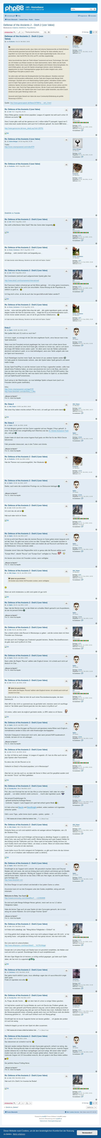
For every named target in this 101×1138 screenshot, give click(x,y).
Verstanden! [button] (87, 1133)
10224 (80, 50)
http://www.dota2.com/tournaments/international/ (22, 280)
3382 (79, 408)
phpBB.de (59, 1118)
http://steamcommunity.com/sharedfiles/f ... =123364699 (25, 898)
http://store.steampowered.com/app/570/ (19, 389)
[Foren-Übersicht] (14, 8)
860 (79, 983)
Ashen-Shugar (77, 149)
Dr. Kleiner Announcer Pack (58, 431)
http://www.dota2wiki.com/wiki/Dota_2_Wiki (20, 391)
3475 (79, 125)
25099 (80, 342)
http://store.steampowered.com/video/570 (19, 147)
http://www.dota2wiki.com (14, 880)
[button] (96, 32)
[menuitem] (18, 15)
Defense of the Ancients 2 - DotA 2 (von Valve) (28, 25)
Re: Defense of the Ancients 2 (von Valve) (22, 109)
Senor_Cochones (78, 256)
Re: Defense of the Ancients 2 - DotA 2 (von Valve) (26, 219)
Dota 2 (7, 328)
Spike (74, 338)
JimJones (76, 979)
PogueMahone (31, 27)
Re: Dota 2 (9, 404)
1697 (79, 260)
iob (74, 119)
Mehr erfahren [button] (19, 1134)
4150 (79, 153)
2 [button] (93, 32)
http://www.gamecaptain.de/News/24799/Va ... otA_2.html (30, 103)
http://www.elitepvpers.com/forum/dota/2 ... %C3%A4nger (25, 945)
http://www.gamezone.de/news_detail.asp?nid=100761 (24, 128)
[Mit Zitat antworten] (66, 36)
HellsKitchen (22, 27)
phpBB (44, 1116)
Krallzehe (15, 27)
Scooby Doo (76, 796)
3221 (79, 800)
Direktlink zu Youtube (12, 213)
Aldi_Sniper (76, 404)
